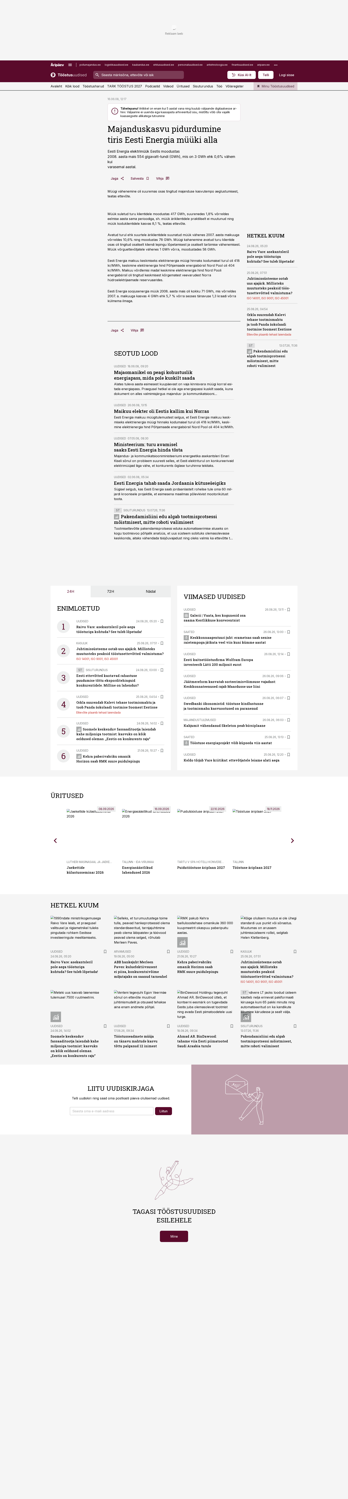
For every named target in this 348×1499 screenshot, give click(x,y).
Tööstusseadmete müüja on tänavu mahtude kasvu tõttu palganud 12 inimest (135, 1041)
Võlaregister (235, 86)
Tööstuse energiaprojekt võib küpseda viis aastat (231, 743)
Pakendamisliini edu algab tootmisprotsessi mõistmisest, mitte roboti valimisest (165, 519)
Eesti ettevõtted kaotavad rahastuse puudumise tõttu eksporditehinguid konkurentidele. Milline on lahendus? (107, 680)
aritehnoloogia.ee (217, 64)
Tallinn (238, 862)
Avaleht (56, 86)
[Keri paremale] (292, 840)
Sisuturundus (203, 86)
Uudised (120, 366)
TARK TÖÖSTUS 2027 (124, 86)
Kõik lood (72, 86)
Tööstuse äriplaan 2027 (252, 867)
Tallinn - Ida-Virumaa (138, 862)
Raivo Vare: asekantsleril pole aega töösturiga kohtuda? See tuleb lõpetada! (270, 256)
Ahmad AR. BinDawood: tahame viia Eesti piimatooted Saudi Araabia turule (202, 1041)
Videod (168, 86)
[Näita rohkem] (276, 65)
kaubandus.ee (140, 64)
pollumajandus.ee (90, 64)
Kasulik (82, 643)
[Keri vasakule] (55, 840)
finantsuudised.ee (242, 64)
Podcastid (152, 86)
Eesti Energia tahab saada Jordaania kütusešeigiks (170, 483)
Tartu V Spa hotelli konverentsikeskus (208, 862)
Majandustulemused (200, 720)
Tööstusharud (93, 86)
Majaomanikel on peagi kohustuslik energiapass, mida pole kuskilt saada (154, 375)
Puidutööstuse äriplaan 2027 (201, 867)
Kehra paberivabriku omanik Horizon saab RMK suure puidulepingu (197, 967)
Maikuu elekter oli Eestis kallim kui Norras (161, 411)
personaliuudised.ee (190, 64)
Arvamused (122, 951)
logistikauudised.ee (116, 64)
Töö (219, 86)
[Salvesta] (162, 621)
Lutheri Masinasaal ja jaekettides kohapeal (101, 862)
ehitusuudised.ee (163, 64)
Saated (189, 632)
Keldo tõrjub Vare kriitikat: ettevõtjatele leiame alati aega (232, 760)
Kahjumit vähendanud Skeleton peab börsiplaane (224, 725)
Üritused (183, 86)
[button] (111, 1111)
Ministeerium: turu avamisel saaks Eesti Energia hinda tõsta (148, 447)
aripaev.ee (263, 64)
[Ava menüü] (70, 65)
